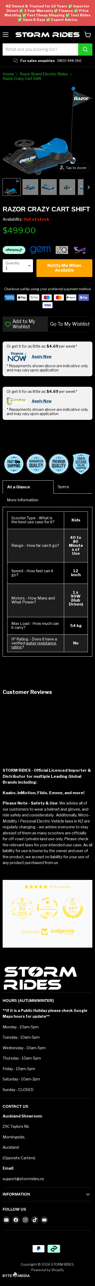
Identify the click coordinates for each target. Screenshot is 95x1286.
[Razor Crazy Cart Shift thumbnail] (11, 187)
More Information (22, 500)
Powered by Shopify (47, 1270)
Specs (63, 486)
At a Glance (18, 487)
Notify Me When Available (64, 268)
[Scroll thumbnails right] (87, 187)
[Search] (85, 49)
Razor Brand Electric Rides (44, 74)
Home (8, 74)
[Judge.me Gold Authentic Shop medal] (22, 908)
